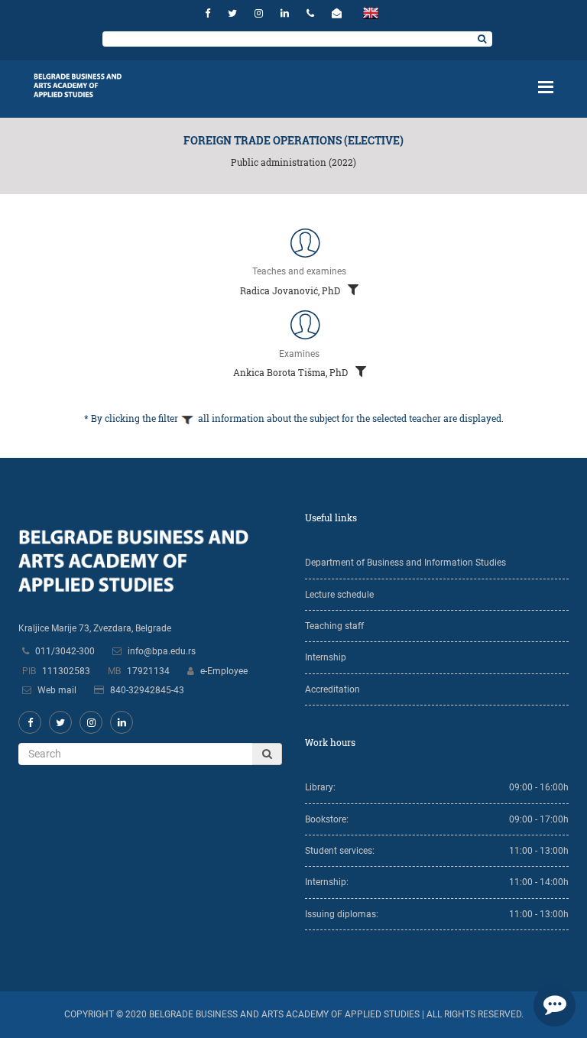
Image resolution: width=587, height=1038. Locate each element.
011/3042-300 (65, 651)
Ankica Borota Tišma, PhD (291, 372)
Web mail (56, 690)
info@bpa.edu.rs (162, 651)
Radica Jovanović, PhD (291, 290)
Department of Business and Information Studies (405, 562)
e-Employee (224, 671)
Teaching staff (334, 626)
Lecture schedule (339, 594)
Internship (325, 657)
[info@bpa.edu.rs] (338, 13)
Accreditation (332, 689)
